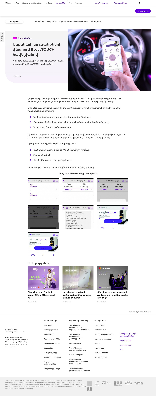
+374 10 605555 (125, 345)
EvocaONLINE (143, 11)
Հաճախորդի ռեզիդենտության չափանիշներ (76, 336)
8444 (121, 350)
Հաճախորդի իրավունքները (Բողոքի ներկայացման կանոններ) (79, 327)
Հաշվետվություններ (52, 339)
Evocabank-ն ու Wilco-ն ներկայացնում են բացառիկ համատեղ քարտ (77, 295)
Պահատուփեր (100, 330)
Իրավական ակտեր (52, 344)
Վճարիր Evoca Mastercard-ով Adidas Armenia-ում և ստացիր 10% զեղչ (112, 295)
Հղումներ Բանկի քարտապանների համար (79, 369)
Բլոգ (70, 3)
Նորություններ (61, 3)
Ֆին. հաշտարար (76, 355)
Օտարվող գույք (50, 353)
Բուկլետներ (99, 348)
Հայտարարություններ (103, 339)
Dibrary (97, 344)
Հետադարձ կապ (101, 353)
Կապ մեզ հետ (125, 341)
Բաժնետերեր (49, 334)
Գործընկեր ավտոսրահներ (50, 363)
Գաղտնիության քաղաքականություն (77, 349)
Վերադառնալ (14, 21)
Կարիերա (78, 3)
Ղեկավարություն (51, 330)
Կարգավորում (75, 343)
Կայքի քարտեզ (101, 357)
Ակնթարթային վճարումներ (31, 3)
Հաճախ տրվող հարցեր (104, 334)
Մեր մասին (49, 3)
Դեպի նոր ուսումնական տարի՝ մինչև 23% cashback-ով (42, 295)
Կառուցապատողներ (52, 357)
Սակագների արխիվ (52, 369)
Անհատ (8, 3)
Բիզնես (16, 3)
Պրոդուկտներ (52, 21)
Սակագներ (48, 348)
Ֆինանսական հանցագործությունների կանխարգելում (78, 361)
